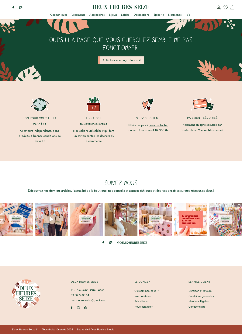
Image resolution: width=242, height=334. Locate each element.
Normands (175, 15)
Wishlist (226, 11)
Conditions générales (201, 296)
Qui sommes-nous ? (146, 290)
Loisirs (125, 15)
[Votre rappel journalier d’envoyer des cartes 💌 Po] (190, 219)
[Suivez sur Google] (85, 307)
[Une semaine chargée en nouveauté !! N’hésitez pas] (225, 219)
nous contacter (158, 125)
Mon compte (219, 11)
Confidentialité (197, 306)
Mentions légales (198, 301)
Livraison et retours (200, 290)
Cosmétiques (58, 15)
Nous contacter (143, 306)
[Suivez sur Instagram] (21, 8)
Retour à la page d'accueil (123, 60)
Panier (233, 11)
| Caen (87, 289)
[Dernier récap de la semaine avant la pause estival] (155, 219)
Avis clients (141, 301)
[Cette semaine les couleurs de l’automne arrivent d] (16, 219)
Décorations (141, 15)
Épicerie (159, 15)
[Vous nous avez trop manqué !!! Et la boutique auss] (121, 219)
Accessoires (97, 15)
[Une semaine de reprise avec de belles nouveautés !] (86, 219)
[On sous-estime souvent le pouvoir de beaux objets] (51, 219)
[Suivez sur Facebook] (13, 8)
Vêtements (78, 15)
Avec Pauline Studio (102, 329)
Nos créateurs (142, 296)
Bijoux (113, 15)
